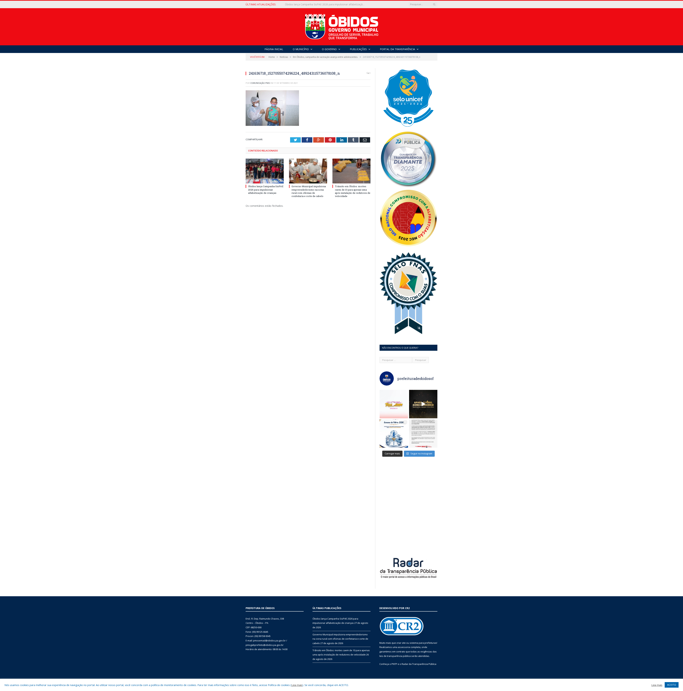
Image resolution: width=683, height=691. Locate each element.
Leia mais (296, 685)
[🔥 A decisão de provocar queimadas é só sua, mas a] (423, 404)
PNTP (394, 664)
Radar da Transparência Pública (419, 664)
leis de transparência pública (395, 656)
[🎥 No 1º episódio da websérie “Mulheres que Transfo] (394, 404)
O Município (301, 49)
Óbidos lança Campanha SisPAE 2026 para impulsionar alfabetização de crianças (266, 189)
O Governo (329, 49)
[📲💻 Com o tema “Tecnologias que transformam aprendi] (394, 433)
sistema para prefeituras (423, 642)
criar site (401, 642)
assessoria (404, 647)
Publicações (358, 49)
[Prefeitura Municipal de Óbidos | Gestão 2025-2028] (341, 25)
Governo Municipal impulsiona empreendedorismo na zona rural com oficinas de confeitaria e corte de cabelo (326, 4)
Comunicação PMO (260, 83)
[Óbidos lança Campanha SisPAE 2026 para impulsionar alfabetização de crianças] (265, 171)
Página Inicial (273, 49)
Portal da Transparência (397, 49)
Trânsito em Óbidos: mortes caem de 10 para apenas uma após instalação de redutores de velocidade (352, 191)
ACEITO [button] (671, 684)
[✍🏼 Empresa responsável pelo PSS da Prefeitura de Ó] (423, 433)
